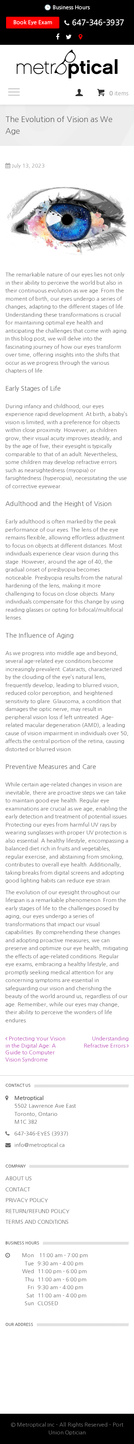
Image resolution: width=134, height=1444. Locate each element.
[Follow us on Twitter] (69, 37)
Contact (17, 1189)
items (119, 93)
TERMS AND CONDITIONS (37, 1221)
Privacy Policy (26, 1200)
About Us (18, 1178)
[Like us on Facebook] (57, 37)
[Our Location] (80, 37)
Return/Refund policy (37, 1211)
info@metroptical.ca (39, 1145)
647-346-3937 (98, 22)
